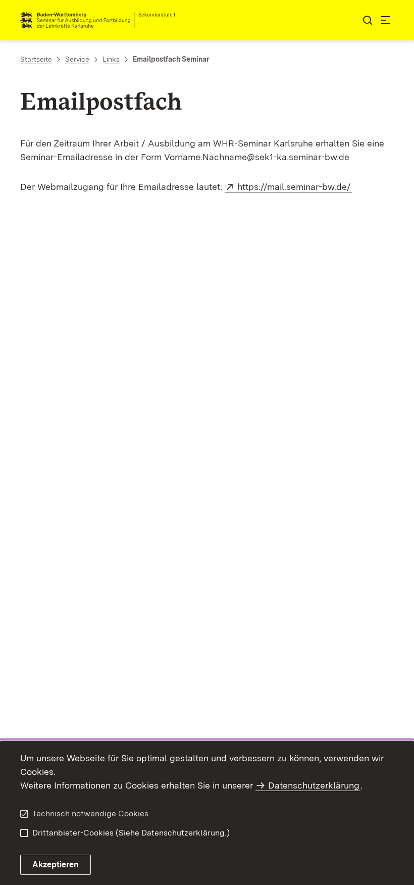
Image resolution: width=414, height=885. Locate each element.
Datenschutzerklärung (313, 785)
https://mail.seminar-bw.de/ (294, 186)
